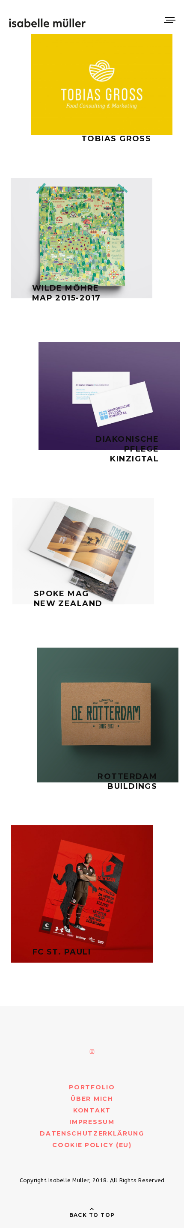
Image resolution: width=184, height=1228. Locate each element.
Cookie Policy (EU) (91, 1145)
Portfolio (92, 1087)
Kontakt (92, 1110)
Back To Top (92, 1215)
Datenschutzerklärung (92, 1133)
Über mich (92, 1099)
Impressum (91, 1122)
